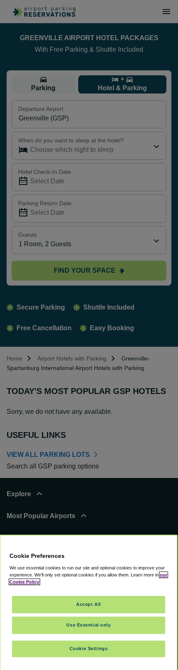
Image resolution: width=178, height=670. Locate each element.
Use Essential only (88, 624)
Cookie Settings (89, 648)
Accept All (88, 604)
